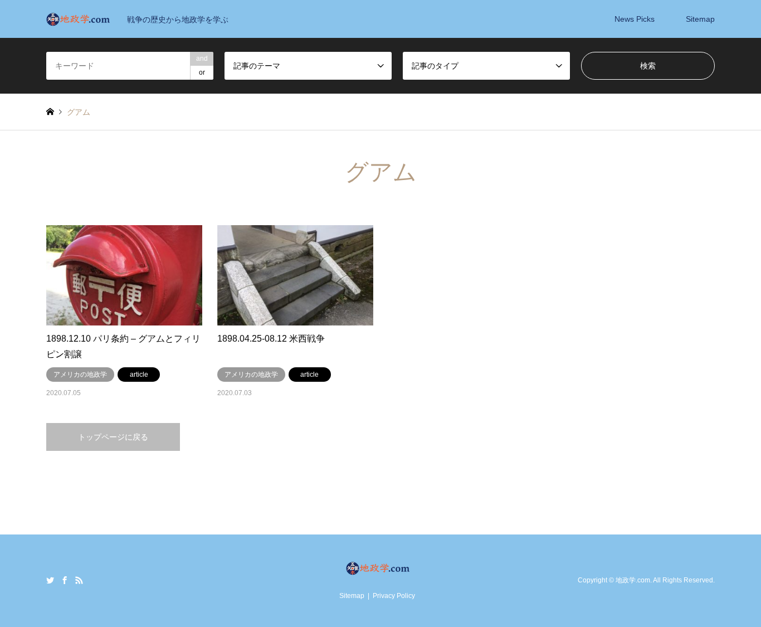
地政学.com (633, 580)
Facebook (65, 580)
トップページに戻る (113, 436)
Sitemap (700, 18)
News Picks (634, 18)
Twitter (50, 580)
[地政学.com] (381, 570)
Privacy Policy (394, 596)
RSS (79, 580)
